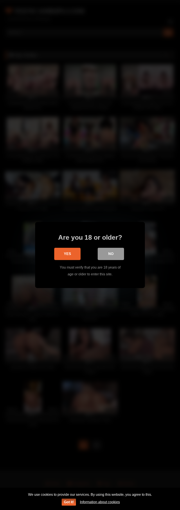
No (110, 254)
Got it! (69, 502)
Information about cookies (100, 502)
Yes (67, 254)
